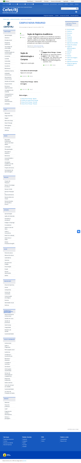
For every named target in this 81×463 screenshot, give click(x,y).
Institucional (8, 343)
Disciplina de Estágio (8, 263)
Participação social (9, 349)
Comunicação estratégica (8, 297)
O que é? (43, 439)
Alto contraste (53, 4)
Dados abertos (8, 382)
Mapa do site (61, 4)
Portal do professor (7, 405)
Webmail (7, 402)
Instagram (24, 441)
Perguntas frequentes (48, 15)
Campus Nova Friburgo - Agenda (28, 98)
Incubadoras (8, 225)
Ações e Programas (7, 346)
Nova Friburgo (8, 123)
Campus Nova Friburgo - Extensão (29, 102)
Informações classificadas (8, 369)
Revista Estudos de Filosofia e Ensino (9, 202)
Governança (8, 325)
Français (76, 4)
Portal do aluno (9, 253)
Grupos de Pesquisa (7, 181)
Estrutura (69, 33)
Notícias (7, 305)
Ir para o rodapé (30, 4)
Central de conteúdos (7, 293)
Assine (42, 441)
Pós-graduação (8, 149)
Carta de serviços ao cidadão (9, 385)
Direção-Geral (8, 40)
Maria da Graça (9, 120)
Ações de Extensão (9, 216)
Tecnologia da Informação (8, 47)
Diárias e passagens (7, 417)
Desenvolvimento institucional (9, 315)
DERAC (6, 275)
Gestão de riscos (9, 318)
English (71, 4)
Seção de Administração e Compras (71, 48)
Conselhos (7, 56)
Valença (7, 130)
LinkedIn (24, 446)
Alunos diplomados (8, 272)
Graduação (7, 147)
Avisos (6, 287)
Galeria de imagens (72, 57)
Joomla (24, 460)
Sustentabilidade (9, 334)
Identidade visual (9, 302)
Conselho (69, 41)
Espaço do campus (72, 44)
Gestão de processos (7, 321)
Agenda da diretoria (72, 61)
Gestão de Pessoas (9, 81)
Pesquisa (69, 37)
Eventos (7, 300)
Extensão (69, 39)
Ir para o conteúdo (6, 4)
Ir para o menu (14, 4)
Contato (56, 15)
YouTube (24, 444)
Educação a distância (8, 152)
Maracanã (7, 113)
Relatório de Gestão (8, 330)
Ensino (69, 35)
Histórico (7, 37)
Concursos (7, 63)
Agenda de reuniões (15, 19)
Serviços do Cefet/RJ (64, 15)
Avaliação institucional (8, 74)
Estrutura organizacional (8, 87)
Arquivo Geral (8, 84)
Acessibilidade (46, 4)
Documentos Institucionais (8, 78)
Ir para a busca (22, 4)
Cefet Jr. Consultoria (8, 232)
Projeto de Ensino (9, 167)
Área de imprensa (74, 15)
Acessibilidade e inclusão (9, 158)
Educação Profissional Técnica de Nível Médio (9, 142)
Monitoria (7, 155)
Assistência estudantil (8, 219)
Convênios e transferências (8, 355)
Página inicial (6, 19)
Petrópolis (7, 128)
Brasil (7, 1)
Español (66, 4)
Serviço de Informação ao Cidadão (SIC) (8, 374)
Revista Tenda (8, 189)
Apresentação (8, 35)
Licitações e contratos (8, 363)
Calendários (8, 257)
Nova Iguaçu (8, 125)
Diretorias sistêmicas (7, 43)
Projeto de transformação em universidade (9, 52)
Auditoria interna (9, 71)
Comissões (7, 61)
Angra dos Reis (9, 115)
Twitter (24, 443)
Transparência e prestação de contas (9, 95)
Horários (7, 260)
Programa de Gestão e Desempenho (8, 413)
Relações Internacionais (8, 100)
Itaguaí (6, 118)
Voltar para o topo (73, 429)
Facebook (24, 439)
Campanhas (8, 290)
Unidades (7, 104)
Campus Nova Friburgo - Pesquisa (29, 103)
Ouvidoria (7, 66)
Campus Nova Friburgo (38, 45)
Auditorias (7, 352)
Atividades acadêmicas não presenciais (9, 163)
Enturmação (8, 266)
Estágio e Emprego (9, 222)
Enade (6, 269)
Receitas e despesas (7, 359)
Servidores (7, 366)
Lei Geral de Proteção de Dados (10, 392)
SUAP (6, 409)
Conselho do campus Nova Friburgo (29, 100)
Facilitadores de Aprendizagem (9, 170)
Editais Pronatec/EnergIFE (9, 242)
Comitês (7, 58)
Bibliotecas (7, 68)
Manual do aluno (9, 255)
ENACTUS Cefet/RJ (9, 235)
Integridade (8, 327)
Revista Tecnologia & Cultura (9, 185)
